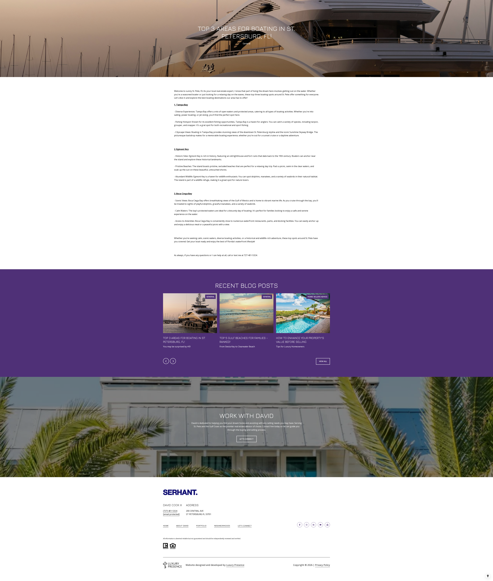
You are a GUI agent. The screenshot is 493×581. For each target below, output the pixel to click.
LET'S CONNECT (245, 526)
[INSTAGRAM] (306, 524)
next (173, 361)
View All (323, 361)
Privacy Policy (322, 564)
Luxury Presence (235, 564)
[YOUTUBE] (320, 524)
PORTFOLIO (201, 526)
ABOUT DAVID (182, 526)
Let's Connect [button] (247, 439)
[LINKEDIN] (313, 524)
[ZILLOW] (327, 524)
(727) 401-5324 (170, 510)
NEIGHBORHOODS (222, 526)
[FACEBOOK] (299, 524)
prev (166, 361)
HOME (165, 526)
